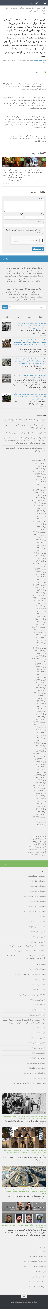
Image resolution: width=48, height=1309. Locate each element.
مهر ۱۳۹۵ (43, 772)
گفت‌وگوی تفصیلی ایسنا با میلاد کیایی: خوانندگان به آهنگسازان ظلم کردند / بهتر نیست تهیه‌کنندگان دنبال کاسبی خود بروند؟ (12, 175)
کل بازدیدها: (42, 855)
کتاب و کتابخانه (36, 377)
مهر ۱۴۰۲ (43, 550)
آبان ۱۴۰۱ (43, 579)
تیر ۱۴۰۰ (43, 622)
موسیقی (41, 1078)
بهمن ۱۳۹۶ (42, 730)
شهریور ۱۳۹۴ (41, 806)
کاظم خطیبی (38, 60)
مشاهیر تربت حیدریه (37, 1063)
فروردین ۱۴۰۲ (41, 566)
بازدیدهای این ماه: (40, 849)
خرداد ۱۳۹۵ (42, 783)
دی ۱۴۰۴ (43, 479)
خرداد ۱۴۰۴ (42, 498)
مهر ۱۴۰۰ (43, 614)
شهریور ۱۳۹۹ (41, 648)
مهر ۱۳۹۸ (43, 677)
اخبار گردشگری (26, 342)
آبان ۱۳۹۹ (43, 643)
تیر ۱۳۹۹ (43, 653)
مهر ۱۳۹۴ (43, 804)
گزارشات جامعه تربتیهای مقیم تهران (30, 951)
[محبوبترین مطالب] (18, 317)
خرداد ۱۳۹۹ (42, 656)
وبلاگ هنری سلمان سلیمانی (34, 1287)
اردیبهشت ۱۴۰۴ (40, 500)
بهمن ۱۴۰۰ (42, 603)
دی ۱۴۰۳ (43, 511)
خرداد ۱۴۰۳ (42, 529)
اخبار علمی (40, 937)
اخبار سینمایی (39, 922)
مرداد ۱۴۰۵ (42, 463)
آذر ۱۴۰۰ (43, 608)
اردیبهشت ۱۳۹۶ (40, 754)
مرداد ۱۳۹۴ (42, 809)
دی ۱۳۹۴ (43, 796)
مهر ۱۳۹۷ (43, 709)
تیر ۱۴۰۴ (43, 495)
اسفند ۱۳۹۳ (42, 822)
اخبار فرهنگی (35, 342)
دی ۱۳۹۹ (43, 638)
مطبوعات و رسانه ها (35, 328)
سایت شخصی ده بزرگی (36, 1282)
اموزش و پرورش (38, 1000)
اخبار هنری (23, 396)
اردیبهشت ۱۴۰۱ (40, 595)
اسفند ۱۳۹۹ (42, 632)
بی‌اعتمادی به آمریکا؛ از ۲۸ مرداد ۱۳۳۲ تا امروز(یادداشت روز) (23, 420)
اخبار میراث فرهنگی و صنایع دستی (36, 396)
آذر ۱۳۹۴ (43, 798)
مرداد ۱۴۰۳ (42, 524)
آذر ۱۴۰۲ (43, 545)
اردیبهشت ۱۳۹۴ (40, 817)
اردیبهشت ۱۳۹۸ (40, 690)
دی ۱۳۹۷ (43, 701)
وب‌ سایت (41, 222)
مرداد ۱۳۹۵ (42, 777)
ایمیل (42, 214)
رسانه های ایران (38, 1272)
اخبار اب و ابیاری (38, 881)
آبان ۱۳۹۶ (43, 738)
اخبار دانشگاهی (33, 375)
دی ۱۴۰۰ (43, 606)
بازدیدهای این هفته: (39, 847)
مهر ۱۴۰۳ (43, 519)
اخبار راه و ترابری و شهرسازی (34, 911)
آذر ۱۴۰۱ (43, 577)
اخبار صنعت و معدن (25, 325)
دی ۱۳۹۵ (43, 764)
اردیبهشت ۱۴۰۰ (40, 627)
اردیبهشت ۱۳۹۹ (40, 659)
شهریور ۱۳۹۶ (41, 743)
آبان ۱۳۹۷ (43, 706)
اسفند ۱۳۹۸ (42, 664)
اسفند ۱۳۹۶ (42, 727)
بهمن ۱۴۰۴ (42, 477)
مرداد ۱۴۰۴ (42, 492)
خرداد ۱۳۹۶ (42, 751)
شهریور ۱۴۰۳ (41, 521)
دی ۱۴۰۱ (43, 574)
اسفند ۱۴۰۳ (42, 506)
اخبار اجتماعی (40, 8)
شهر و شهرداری (28, 344)
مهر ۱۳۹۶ (43, 740)
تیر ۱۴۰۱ (43, 590)
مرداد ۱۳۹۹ (42, 651)
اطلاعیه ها (40, 990)
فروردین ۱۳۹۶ (41, 756)
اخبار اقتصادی (33, 323)
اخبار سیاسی (14, 8)
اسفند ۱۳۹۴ (42, 791)
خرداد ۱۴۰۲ (42, 561)
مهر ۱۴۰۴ (43, 487)
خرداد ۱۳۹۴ (42, 814)
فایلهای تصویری (38, 1048)
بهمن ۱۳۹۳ (42, 825)
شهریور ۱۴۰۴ (41, 490)
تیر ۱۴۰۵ (43, 466)
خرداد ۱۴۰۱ (42, 593)
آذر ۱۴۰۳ (43, 513)
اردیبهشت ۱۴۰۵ (40, 471)
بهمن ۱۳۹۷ (42, 698)
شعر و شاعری (33, 11)
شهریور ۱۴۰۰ (41, 616)
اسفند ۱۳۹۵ (42, 759)
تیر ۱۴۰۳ (43, 527)
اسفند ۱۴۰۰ (42, 601)
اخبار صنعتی (22, 361)
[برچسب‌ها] (40, 317)
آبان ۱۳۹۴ (43, 801)
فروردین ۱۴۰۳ (41, 535)
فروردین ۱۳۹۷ (41, 725)
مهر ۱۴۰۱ (43, 582)
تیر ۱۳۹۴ (43, 812)
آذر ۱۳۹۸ (43, 672)
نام (21, 214)
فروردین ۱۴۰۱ (41, 598)
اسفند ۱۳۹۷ (42, 696)
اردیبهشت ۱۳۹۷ (40, 722)
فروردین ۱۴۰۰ (41, 630)
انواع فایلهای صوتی (37, 1015)
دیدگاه (41, 199)
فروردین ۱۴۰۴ (41, 503)
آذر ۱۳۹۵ (43, 767)
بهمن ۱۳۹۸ (42, 667)
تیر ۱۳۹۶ (43, 748)
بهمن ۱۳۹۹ (42, 635)
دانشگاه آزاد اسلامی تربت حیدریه (33, 1261)
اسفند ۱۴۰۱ (42, 569)
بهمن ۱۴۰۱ (42, 572)
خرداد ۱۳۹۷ (42, 719)
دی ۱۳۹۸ (43, 669)
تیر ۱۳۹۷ (43, 717)
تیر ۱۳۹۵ (43, 780)
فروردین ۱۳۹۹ (41, 661)
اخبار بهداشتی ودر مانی (27, 8)
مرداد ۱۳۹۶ (42, 746)
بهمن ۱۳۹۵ (42, 762)
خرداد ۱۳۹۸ (42, 688)
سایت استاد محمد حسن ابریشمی (32, 1266)
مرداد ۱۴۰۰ (42, 619)
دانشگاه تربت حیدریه (37, 1256)
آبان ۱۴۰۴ (43, 484)
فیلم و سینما (40, 1053)
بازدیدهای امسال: (40, 852)
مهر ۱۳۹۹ (43, 645)
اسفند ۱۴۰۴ (42, 474)
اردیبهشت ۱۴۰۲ (40, 564)
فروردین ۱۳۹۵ (41, 788)
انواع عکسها (40, 1010)
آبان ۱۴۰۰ (43, 611)
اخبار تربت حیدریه (38, 1277)
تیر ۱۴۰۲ (43, 558)
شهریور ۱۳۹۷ (41, 711)
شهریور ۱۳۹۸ (41, 680)
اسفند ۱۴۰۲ (42, 537)
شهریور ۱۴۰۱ (41, 585)
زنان (18, 375)
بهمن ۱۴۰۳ (42, 508)
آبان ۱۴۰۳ (43, 516)
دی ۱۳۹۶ (43, 732)
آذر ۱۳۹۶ (43, 735)
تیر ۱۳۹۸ (43, 685)
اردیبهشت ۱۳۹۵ (40, 785)
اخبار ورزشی (39, 985)
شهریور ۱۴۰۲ (41, 553)
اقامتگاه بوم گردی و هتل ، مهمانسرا (32, 995)
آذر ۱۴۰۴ (43, 482)
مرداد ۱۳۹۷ (42, 714)
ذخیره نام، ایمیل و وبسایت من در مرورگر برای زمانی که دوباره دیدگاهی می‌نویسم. (24, 231)
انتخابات (41, 1005)
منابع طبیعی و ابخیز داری (35, 1073)
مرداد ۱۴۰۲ (42, 556)
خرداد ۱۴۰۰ (42, 624)
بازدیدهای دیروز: (40, 842)
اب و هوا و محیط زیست (36, 876)
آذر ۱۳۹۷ (43, 703)
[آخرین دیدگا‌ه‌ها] (29, 317)
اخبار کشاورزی (39, 964)
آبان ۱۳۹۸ (43, 674)
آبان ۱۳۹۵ (43, 769)
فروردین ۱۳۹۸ (41, 693)
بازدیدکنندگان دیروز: (39, 844)
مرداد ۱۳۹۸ (42, 682)
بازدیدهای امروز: (40, 836)
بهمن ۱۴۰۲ (42, 540)
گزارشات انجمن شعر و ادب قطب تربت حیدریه (27, 946)
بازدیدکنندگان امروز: (39, 839)
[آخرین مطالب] (7, 317)
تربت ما (34, 2)
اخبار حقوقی (25, 323)
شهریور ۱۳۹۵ (41, 775)
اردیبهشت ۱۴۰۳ (40, 532)
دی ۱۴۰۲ (43, 543)
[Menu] (45, 2)
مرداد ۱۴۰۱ (42, 587)
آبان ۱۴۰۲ (43, 548)
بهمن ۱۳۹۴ (42, 793)
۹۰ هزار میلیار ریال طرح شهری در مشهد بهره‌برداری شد (25, 433)
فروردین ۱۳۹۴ (41, 820)
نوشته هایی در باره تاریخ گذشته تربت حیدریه (29, 1083)
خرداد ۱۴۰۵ (42, 469)
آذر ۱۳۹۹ (43, 640)
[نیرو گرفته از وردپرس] (29, 1302)
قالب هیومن (14, 1302)
